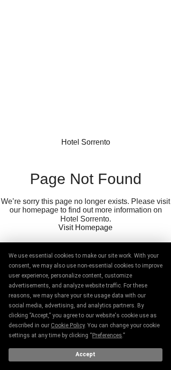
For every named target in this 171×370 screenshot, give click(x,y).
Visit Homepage (85, 227)
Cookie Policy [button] (68, 325)
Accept (85, 354)
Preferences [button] (107, 335)
